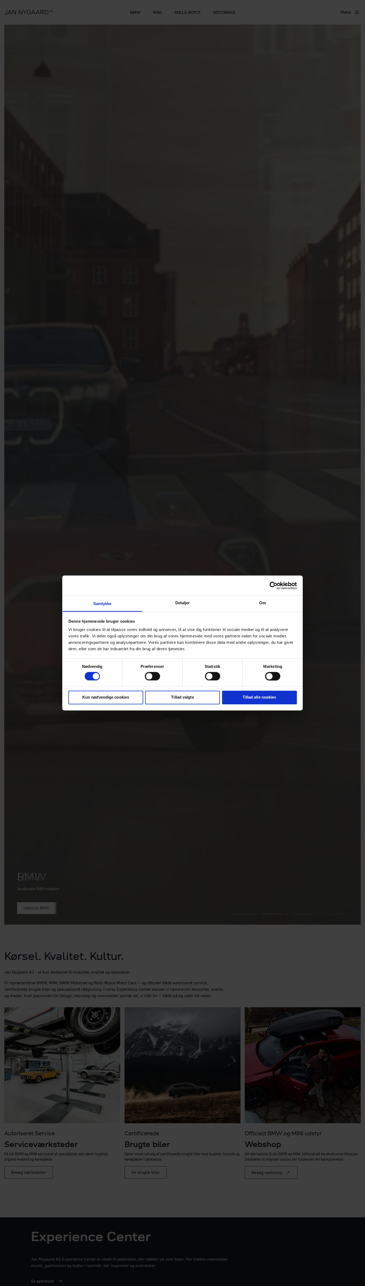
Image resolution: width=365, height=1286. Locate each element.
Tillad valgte (182, 697)
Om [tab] (262, 603)
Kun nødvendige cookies (105, 697)
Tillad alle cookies (259, 697)
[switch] (152, 676)
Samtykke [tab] (102, 603)
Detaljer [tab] (182, 603)
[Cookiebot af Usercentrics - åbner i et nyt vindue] (273, 586)
